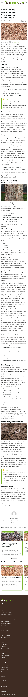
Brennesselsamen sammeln (7, 627)
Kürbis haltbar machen (6, 612)
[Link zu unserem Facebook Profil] (2, 604)
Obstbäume (3, 651)
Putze (2, 678)
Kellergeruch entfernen (6, 621)
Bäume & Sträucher (5, 637)
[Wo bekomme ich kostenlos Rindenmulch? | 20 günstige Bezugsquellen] (11, 536)
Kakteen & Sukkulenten (6, 648)
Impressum (3, 691)
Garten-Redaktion (8, 21)
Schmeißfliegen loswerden (7, 625)
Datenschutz (4, 686)
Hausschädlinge (4, 665)
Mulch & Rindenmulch (15, 5)
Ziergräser (3, 646)
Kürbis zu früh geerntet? (6, 614)
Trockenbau (3, 680)
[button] (11, 558)
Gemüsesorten (4, 644)
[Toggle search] (26, 2)
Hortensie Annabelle (5, 630)
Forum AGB (3, 688)
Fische (2, 642)
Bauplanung (3, 676)
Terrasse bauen (4, 674)
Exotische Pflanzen (5, 639)
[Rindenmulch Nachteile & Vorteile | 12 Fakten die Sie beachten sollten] (11, 570)
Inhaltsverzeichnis (10, 42)
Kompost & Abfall (6, 5)
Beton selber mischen (6, 623)
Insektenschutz (4, 669)
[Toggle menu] (2, 2)
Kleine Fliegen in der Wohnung (8, 619)
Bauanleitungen (4, 671)
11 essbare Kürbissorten (6, 616)
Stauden (3, 657)
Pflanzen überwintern (5, 655)
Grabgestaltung (4, 667)
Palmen (2, 653)
